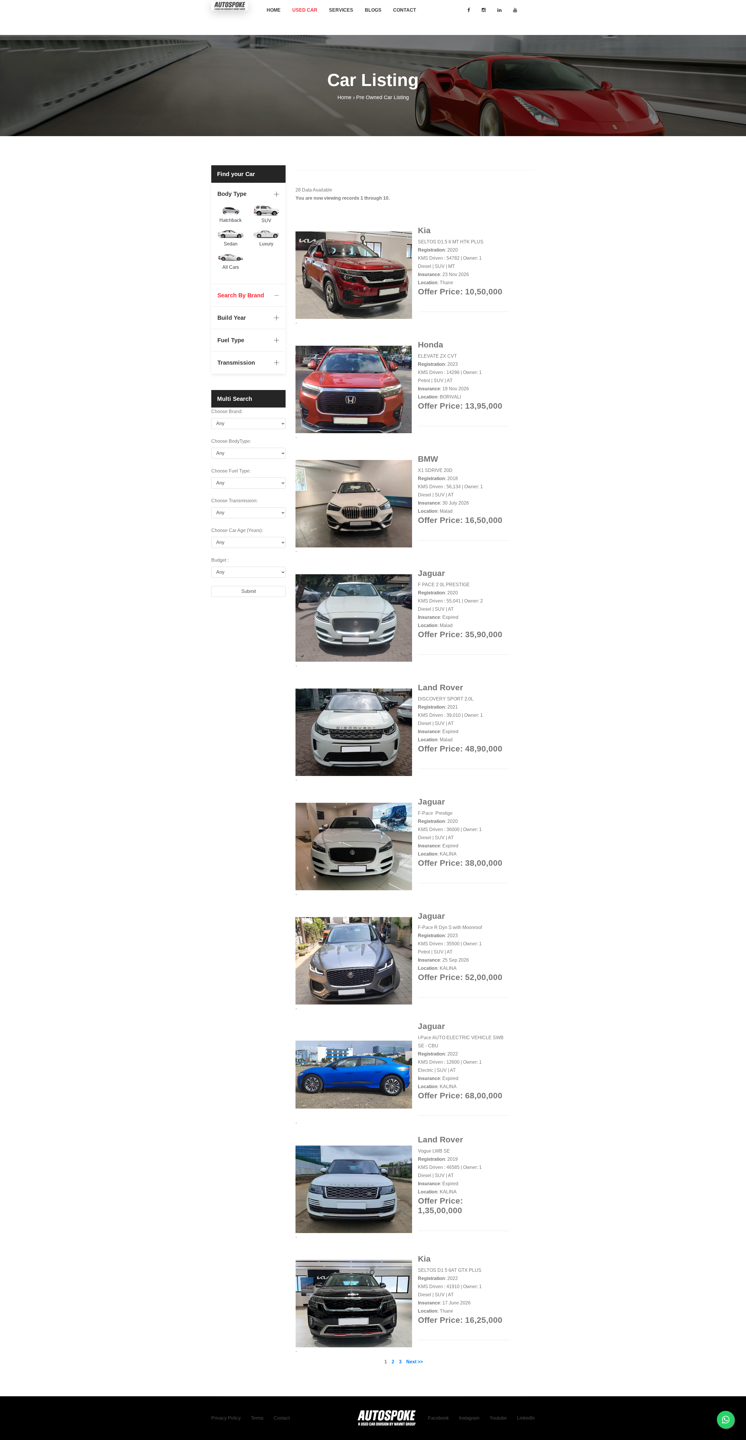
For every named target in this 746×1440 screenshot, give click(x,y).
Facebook (438, 1418)
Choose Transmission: (234, 500)
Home (274, 10)
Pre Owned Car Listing (382, 97)
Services (341, 10)
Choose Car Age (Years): (237, 530)
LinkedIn (526, 1418)
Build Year (231, 318)
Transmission (236, 362)
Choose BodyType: (231, 441)
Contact (404, 10)
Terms (257, 1418)
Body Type (232, 194)
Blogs (373, 10)
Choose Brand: (226, 411)
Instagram (469, 1418)
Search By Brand (240, 295)
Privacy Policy (226, 1418)
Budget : (219, 560)
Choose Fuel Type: (231, 470)
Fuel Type (230, 340)
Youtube (498, 1418)
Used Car (304, 10)
